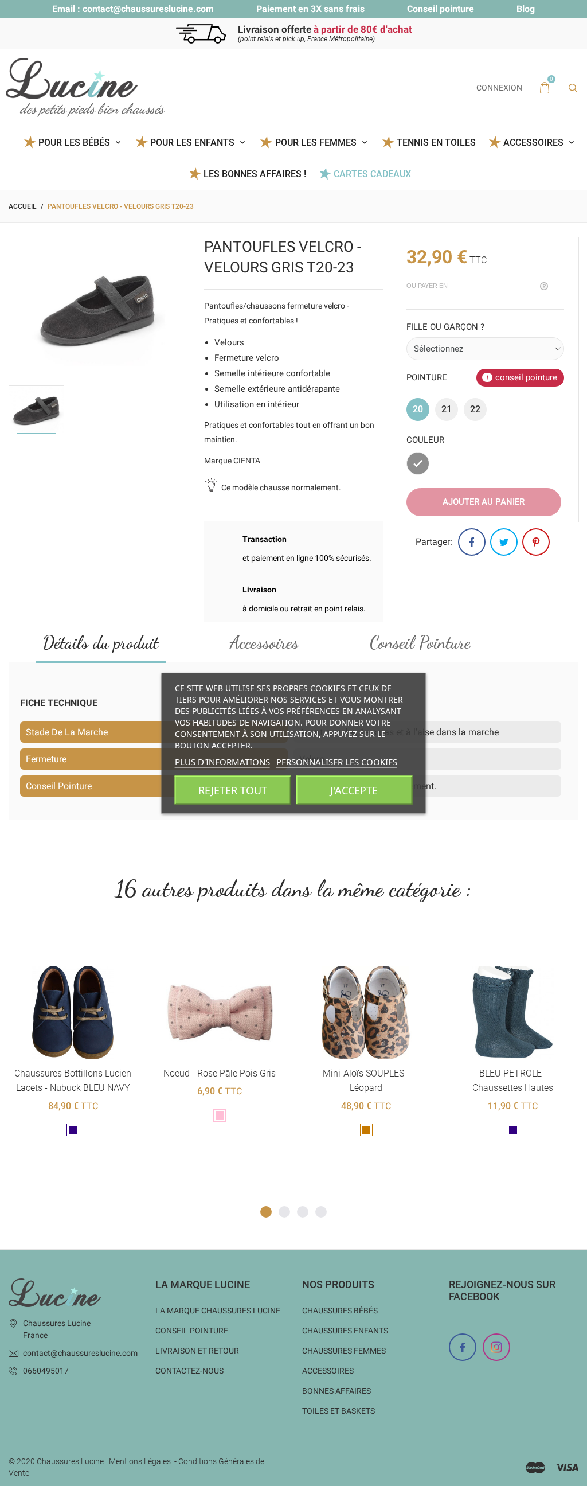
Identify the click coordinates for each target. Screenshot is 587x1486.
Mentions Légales (140, 1461)
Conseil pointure (440, 8)
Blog (525, 8)
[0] (544, 88)
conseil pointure (526, 377)
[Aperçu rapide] (72, 947)
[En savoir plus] (101, 947)
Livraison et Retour (197, 1350)
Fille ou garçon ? (445, 327)
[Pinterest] (536, 542)
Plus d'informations (222, 761)
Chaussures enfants (345, 1330)
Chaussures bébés (340, 1310)
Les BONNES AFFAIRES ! (255, 174)
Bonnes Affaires (336, 1390)
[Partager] (472, 542)
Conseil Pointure (420, 642)
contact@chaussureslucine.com (148, 8)
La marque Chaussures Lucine (217, 1310)
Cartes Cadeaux (372, 174)
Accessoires (264, 642)
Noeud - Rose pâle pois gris (73, 1073)
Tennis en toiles (436, 142)
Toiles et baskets (338, 1410)
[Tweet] (504, 542)
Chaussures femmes (344, 1350)
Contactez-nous (189, 1370)
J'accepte (354, 790)
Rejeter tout (232, 790)
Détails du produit (101, 642)
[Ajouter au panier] (44, 947)
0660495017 (46, 1370)
